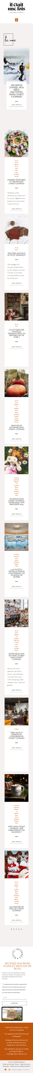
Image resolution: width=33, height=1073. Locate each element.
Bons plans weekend (16, 412)
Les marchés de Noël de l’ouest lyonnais (16, 909)
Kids (16, 418)
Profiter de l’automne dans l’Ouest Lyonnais (16, 427)
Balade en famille (16, 406)
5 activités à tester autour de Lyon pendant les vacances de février (16, 573)
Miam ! (16, 164)
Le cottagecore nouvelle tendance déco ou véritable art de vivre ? (16, 333)
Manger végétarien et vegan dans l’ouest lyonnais (16, 182)
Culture (16, 416)
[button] (16, 19)
